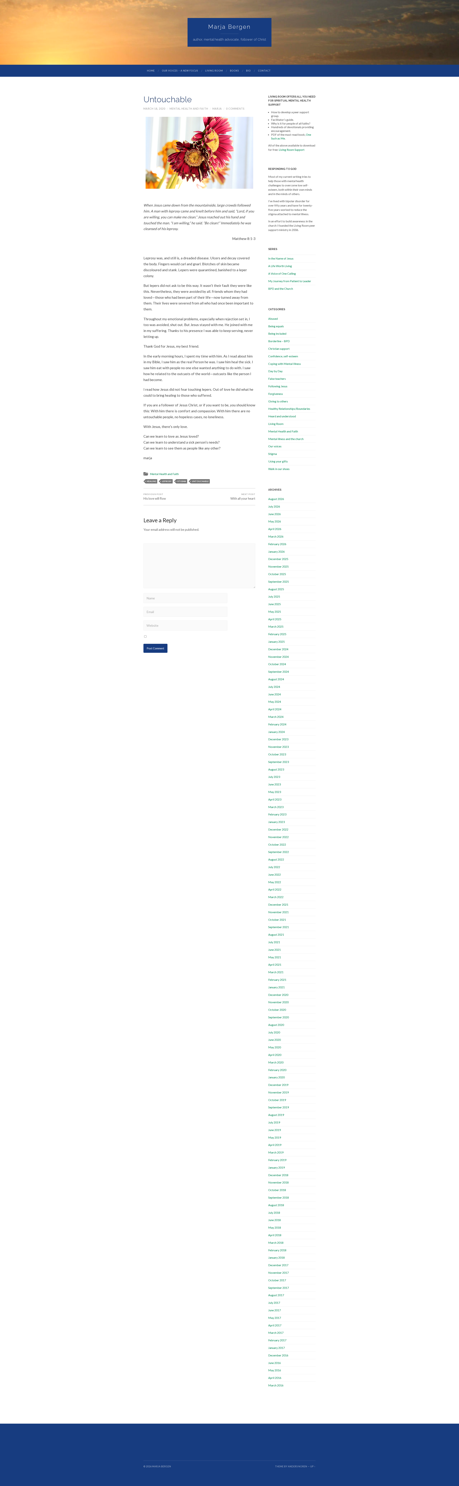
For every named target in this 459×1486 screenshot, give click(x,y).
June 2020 (274, 1039)
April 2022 (274, 889)
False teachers (277, 378)
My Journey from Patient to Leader (289, 281)
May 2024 (274, 701)
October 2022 (277, 844)
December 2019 (278, 1084)
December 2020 (278, 994)
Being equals (276, 326)
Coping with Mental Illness (284, 363)
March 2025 (275, 626)
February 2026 (277, 544)
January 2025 (276, 641)
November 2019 (278, 1092)
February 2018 (277, 1250)
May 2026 (274, 521)
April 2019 (274, 1144)
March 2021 (275, 972)
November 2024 (278, 656)
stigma (181, 481)
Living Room (214, 70)
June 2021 (274, 949)
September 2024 (278, 671)
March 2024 (275, 716)
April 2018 (274, 1235)
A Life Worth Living (280, 266)
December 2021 (278, 904)
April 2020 (274, 1054)
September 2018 (278, 1197)
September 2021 (278, 927)
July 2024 (274, 686)
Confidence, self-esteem (283, 356)
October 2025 (277, 574)
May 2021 (274, 957)
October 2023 (277, 754)
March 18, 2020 (154, 108)
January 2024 (276, 731)
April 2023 (274, 799)
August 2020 (276, 1024)
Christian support (279, 348)
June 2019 (274, 1130)
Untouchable (167, 99)
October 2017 (277, 1280)
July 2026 (274, 506)
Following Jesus (277, 386)
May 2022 (274, 882)
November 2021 (278, 912)
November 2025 (278, 566)
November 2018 (278, 1182)
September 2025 (278, 581)
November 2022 (278, 837)
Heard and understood (282, 416)
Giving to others (278, 401)
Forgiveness (275, 393)
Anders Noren (297, 1466)
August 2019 (276, 1114)
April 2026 (274, 529)
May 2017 (274, 1317)
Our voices (274, 446)
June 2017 (274, 1310)
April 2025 (274, 619)
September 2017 (278, 1287)
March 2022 (275, 897)
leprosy (167, 481)
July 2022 (274, 867)
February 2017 (277, 1340)
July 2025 (274, 596)
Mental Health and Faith (189, 108)
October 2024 (277, 664)
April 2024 (274, 709)
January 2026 (276, 551)
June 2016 (274, 1363)
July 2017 (274, 1302)
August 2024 (276, 679)
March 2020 (275, 1062)
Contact (264, 70)
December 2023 (278, 739)
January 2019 (276, 1167)
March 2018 (275, 1242)
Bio (248, 70)
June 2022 (274, 874)
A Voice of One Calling (282, 273)
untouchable (200, 481)
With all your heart (242, 496)
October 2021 (277, 919)
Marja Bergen (229, 26)
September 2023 (278, 761)
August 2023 (276, 769)
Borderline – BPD (279, 341)
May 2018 (274, 1227)
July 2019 (274, 1122)
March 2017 (275, 1332)
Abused (273, 318)
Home (151, 70)
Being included (277, 333)
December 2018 (278, 1175)
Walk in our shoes (279, 469)
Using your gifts (278, 461)
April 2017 (274, 1325)
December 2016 (278, 1355)
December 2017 (278, 1265)
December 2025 (278, 559)
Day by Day (275, 371)
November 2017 (278, 1272)
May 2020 (274, 1047)
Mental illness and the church (286, 439)
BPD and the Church (280, 288)
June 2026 (274, 514)
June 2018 (274, 1220)
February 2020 (277, 1070)
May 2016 (274, 1370)
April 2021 (274, 964)
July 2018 (274, 1212)
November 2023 (278, 746)
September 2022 (278, 852)
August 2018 (276, 1205)
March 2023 (275, 807)
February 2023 (277, 814)
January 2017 (276, 1347)
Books (234, 70)
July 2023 (274, 776)
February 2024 (277, 724)
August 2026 (276, 499)
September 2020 (278, 1017)
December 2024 (278, 649)
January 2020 (276, 1077)
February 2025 (277, 634)
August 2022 (276, 859)
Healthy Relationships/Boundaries (289, 408)
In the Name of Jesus (281, 258)
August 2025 (276, 589)
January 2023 (276, 822)
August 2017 (276, 1295)
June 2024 (274, 694)
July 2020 (274, 1032)
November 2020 (278, 1002)
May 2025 (274, 611)
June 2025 (274, 604)
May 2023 (274, 792)
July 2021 (274, 942)
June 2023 (274, 784)
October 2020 (277, 1009)
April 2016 (274, 1377)
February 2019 (277, 1160)
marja (217, 108)
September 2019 (278, 1107)
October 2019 (277, 1100)
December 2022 (278, 829)
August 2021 (276, 934)
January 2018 (276, 1257)
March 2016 (275, 1385)
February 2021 (277, 979)
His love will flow (154, 496)
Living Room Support (291, 149)
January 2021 (276, 987)
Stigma (272, 453)
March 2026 (275, 536)
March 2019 (275, 1152)
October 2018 (277, 1190)
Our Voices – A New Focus (180, 70)
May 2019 (274, 1137)
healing (151, 481)
